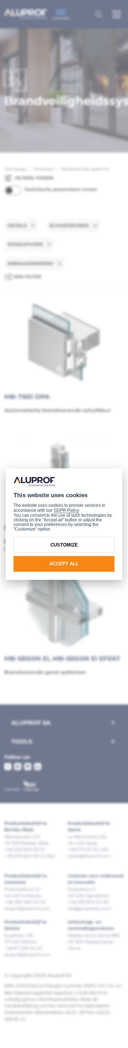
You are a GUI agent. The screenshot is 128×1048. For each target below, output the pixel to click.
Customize (64, 544)
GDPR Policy (66, 510)
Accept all (64, 563)
